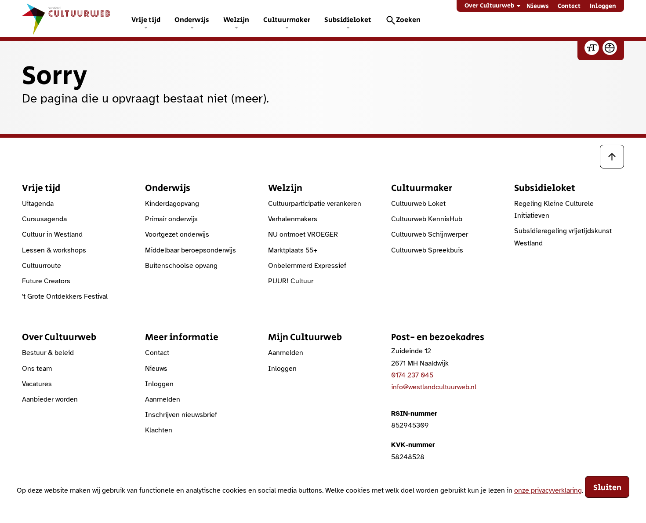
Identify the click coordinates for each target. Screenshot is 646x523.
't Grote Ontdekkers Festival (65, 296)
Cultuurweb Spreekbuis (427, 250)
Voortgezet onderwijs (177, 234)
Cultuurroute (41, 266)
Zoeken (408, 20)
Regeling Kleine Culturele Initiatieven (554, 209)
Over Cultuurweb (489, 5)
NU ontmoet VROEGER (303, 234)
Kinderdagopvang (172, 204)
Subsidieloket (347, 20)
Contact (569, 6)
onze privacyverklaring (548, 490)
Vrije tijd (145, 20)
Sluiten (607, 488)
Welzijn (236, 20)
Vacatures (37, 384)
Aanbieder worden (50, 399)
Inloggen (603, 6)
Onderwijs (191, 20)
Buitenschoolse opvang (181, 266)
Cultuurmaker (286, 20)
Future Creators (46, 281)
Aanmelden (162, 399)
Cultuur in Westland (52, 234)
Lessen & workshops (54, 250)
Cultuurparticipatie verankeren (314, 204)
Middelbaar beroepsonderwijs (190, 250)
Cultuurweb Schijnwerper (429, 234)
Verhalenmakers (292, 219)
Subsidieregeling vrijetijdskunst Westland (563, 237)
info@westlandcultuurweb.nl (433, 387)
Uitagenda (38, 204)
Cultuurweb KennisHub (426, 219)
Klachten (158, 430)
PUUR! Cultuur (290, 281)
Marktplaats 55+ (293, 250)
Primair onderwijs (171, 219)
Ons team (37, 369)
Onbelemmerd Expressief (307, 266)
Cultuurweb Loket (418, 204)
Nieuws (537, 6)
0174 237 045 (412, 375)
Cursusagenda (44, 219)
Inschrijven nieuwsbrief (181, 415)
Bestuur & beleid (48, 353)
